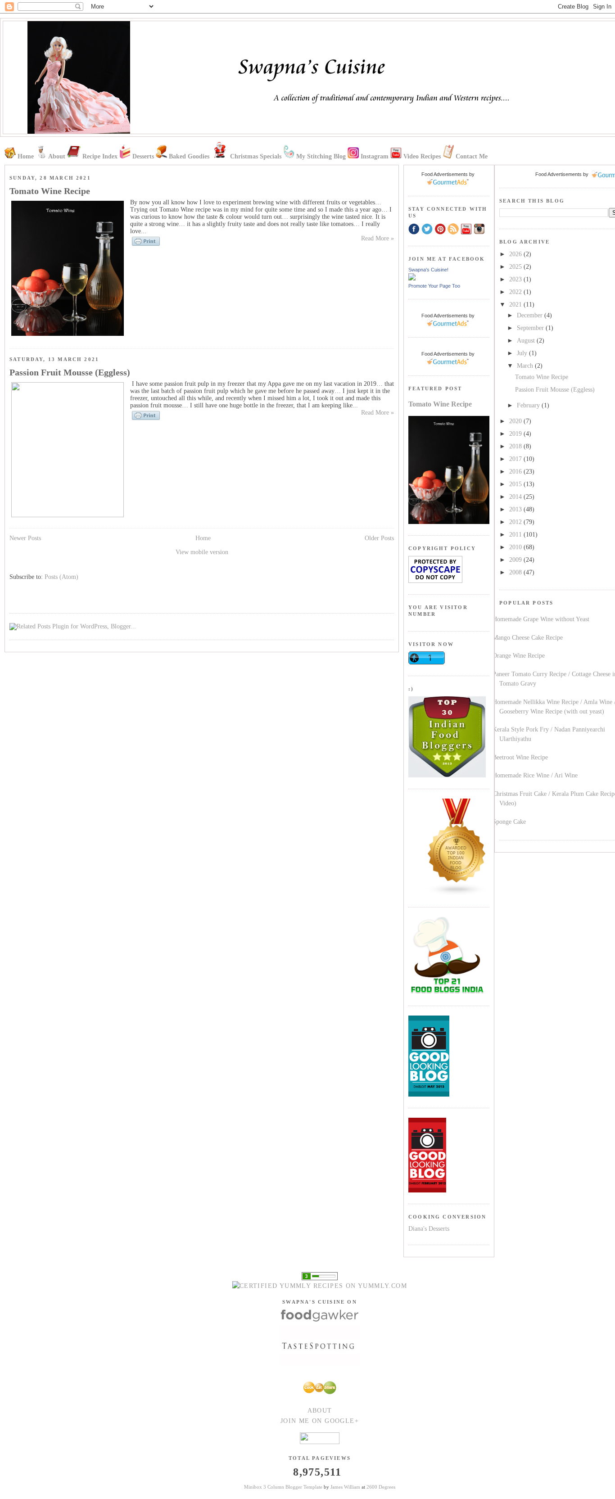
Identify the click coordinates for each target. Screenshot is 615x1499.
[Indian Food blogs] (457, 893)
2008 (516, 572)
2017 (516, 459)
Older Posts (379, 538)
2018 (516, 446)
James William (345, 1487)
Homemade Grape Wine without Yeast (541, 619)
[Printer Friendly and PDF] (146, 245)
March (526, 365)
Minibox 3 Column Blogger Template (283, 1487)
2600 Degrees (380, 1487)
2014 (516, 496)
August (527, 340)
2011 (516, 534)
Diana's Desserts (428, 1228)
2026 (516, 254)
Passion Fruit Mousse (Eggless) (555, 389)
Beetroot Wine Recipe (520, 757)
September (531, 328)
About (320, 1410)
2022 (516, 292)
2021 (516, 304)
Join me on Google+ (319, 1421)
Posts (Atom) (61, 576)
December (530, 315)
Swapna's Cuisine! (428, 269)
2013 (516, 509)
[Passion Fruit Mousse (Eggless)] (67, 515)
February (529, 405)
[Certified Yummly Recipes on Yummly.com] (319, 1285)
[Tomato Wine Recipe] (67, 335)
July (523, 353)
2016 (516, 471)
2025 (516, 266)
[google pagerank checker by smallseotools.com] (320, 1276)
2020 (516, 421)
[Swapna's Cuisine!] (412, 278)
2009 (516, 559)
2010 (516, 547)
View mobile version (202, 552)
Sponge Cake (509, 821)
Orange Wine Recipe (519, 655)
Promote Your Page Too (434, 286)
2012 (516, 522)
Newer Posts (25, 538)
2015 (516, 484)
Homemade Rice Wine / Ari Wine (535, 775)
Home (203, 538)
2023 (516, 279)
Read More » (377, 238)
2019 (516, 433)
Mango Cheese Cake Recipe (528, 637)
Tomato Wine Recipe (541, 377)
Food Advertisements (558, 174)
